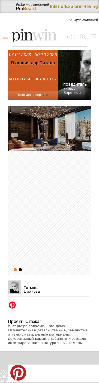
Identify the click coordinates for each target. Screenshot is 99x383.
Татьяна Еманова (32, 289)
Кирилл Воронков (72, 90)
